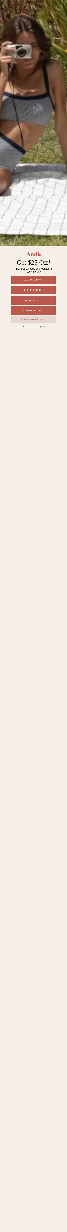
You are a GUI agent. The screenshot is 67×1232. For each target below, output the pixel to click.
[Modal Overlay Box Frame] (33, 616)
